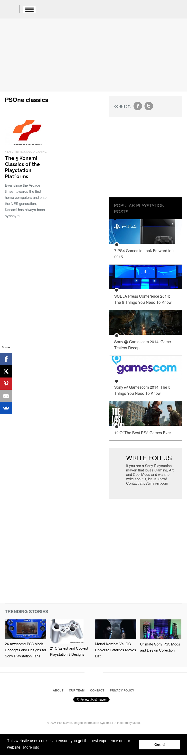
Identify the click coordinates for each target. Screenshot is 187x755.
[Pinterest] (6, 384)
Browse (29, 9)
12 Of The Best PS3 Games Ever (142, 432)
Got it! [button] (159, 744)
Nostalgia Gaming (33, 151)
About (58, 690)
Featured (12, 151)
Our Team (76, 690)
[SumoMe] (6, 408)
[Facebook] (6, 359)
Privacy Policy (122, 690)
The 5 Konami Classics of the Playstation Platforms (22, 167)
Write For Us (149, 457)
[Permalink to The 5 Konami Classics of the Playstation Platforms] (27, 143)
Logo (12, 10)
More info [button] (31, 747)
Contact (97, 690)
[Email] (6, 396)
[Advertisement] (93, 55)
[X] (6, 371)
